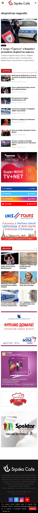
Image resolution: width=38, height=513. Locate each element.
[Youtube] (27, 499)
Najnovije (6, 71)
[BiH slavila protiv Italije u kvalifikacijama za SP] (6, 101)
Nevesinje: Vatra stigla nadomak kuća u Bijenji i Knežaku (9, 285)
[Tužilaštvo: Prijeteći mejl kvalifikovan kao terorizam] (28, 258)
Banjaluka (4, 45)
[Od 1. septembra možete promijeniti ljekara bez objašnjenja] (28, 296)
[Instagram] (22, 499)
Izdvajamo (6, 248)
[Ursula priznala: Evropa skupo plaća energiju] (28, 277)
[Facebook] (11, 499)
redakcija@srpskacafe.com (19, 494)
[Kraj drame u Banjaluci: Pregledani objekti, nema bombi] (6, 111)
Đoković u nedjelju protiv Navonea (23, 119)
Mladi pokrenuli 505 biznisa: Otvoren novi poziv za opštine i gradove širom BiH (24, 77)
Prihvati (32, 509)
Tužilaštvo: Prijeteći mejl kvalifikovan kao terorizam (28, 266)
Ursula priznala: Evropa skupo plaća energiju (27, 284)
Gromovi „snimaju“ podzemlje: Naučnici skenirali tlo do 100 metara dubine (24, 142)
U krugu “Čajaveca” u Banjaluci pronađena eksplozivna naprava (18, 50)
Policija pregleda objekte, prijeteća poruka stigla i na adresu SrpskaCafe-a (9, 303)
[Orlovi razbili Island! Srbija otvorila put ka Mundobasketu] (6, 90)
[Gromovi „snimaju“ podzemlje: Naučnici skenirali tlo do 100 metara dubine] (6, 143)
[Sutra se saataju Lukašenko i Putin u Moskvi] (6, 133)
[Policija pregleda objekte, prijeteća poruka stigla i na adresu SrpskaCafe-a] (10, 296)
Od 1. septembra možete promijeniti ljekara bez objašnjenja (28, 303)
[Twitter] (16, 499)
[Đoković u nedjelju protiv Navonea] (6, 122)
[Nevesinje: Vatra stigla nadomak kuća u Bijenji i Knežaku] (10, 277)
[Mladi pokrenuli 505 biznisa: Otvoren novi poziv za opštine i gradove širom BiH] (6, 78)
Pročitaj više (6, 511)
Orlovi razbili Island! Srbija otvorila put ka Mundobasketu (8, 266)
